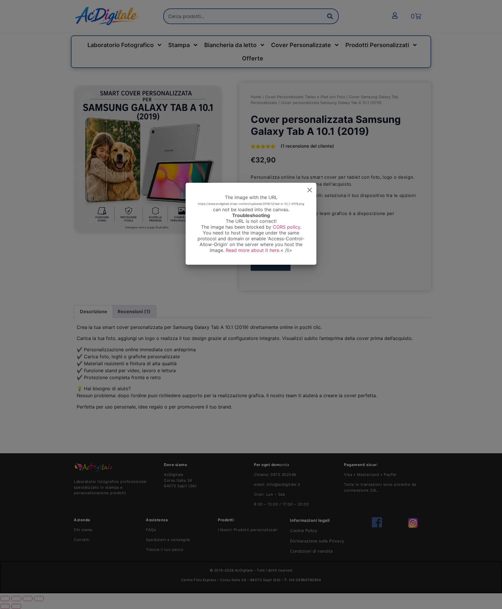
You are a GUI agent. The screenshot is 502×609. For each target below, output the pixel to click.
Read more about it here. (253, 250)
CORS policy (286, 227)
